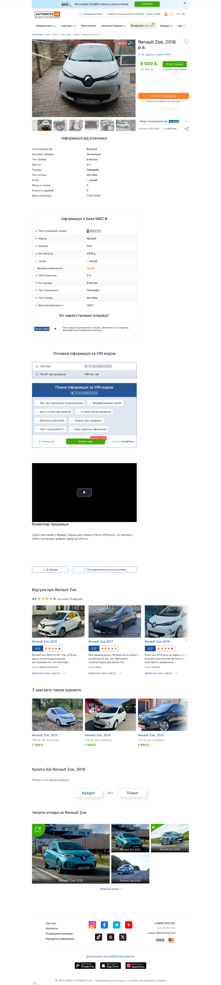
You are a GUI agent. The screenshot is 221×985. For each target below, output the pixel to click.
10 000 (157, 14)
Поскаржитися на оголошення (106, 569)
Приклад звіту (48, 441)
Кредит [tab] (88, 793)
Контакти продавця (163, 96)
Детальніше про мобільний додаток (110, 956)
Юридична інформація (60, 938)
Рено (55, 34)
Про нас (51, 923)
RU (183, 14)
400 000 (140, 14)
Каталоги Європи (111, 25)
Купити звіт (91, 441)
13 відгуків (76, 598)
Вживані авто (44, 25)
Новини (164, 25)
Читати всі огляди (110, 888)
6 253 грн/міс (174, 64)
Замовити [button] (147, 3)
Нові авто (67, 25)
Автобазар (37, 34)
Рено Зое (66, 34)
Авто (47, 34)
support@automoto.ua (161, 932)
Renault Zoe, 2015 (45, 735)
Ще (180, 25)
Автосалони (88, 25)
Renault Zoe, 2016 (97, 735)
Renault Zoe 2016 (157, 641)
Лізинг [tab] (132, 793)
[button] (133, 78)
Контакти (52, 928)
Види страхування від (153, 121)
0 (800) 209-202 (165, 923)
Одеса (76, 34)
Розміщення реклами (59, 933)
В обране (52, 569)
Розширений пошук (92, 14)
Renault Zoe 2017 (100, 641)
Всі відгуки (143, 25)
